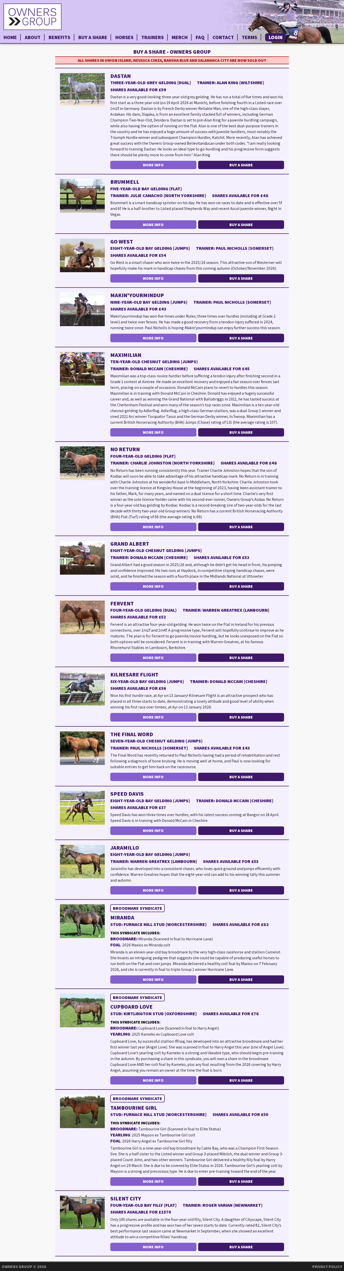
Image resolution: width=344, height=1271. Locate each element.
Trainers (152, 37)
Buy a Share (92, 37)
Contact (223, 37)
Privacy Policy (327, 1266)
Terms (249, 37)
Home (10, 37)
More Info (153, 165)
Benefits (59, 37)
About (33, 37)
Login (276, 37)
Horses (124, 37)
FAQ (200, 37)
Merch (180, 37)
